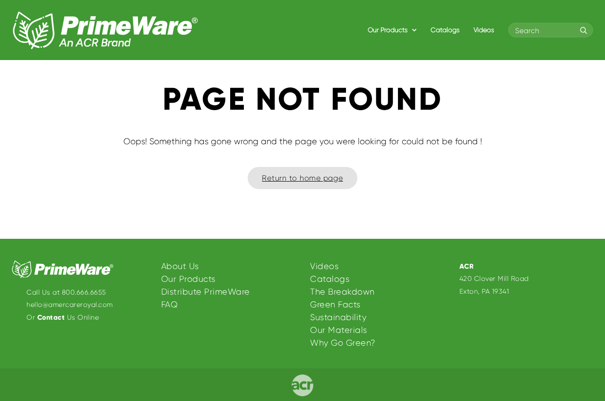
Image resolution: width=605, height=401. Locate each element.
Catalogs (445, 30)
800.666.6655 (84, 292)
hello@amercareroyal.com (69, 304)
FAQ (169, 304)
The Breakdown (342, 291)
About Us (180, 266)
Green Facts (335, 304)
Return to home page (302, 178)
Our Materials (338, 330)
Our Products (388, 30)
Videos (484, 30)
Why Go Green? (343, 343)
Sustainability (338, 317)
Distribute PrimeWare (205, 291)
